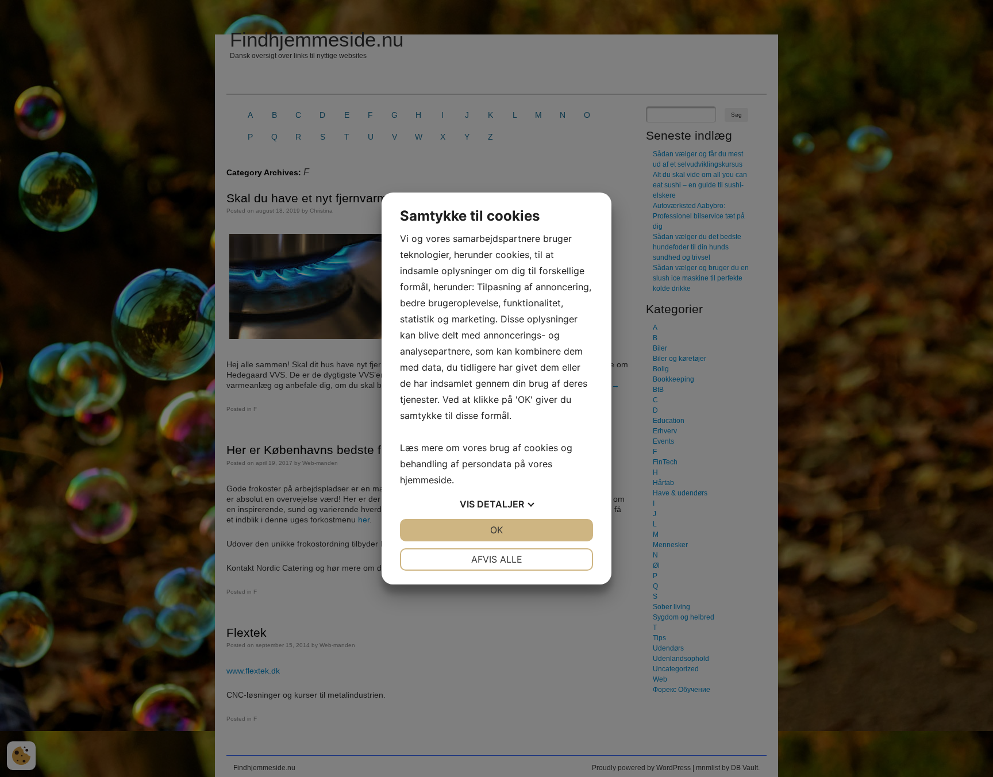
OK (496, 530)
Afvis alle (496, 559)
